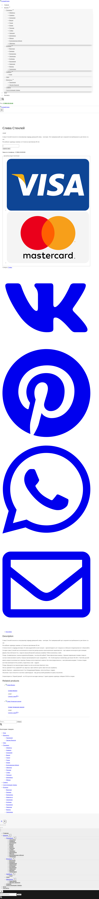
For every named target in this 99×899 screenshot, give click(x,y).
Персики (11, 28)
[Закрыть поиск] (1, 891)
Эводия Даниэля (14, 85)
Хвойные (9, 874)
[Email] (46, 628)
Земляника (12, 56)
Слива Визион (12, 691)
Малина (11, 66)
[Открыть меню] (1, 110)
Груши (11, 23)
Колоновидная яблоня (15, 41)
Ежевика (11, 51)
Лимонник (12, 64)
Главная (6, 5)
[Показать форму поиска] (2, 99)
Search (19, 894)
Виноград (12, 48)
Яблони (11, 38)
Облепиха (12, 43)
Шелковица (12, 35)
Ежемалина (12, 54)
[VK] (46, 346)
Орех (7, 77)
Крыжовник (12, 61)
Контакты (7, 95)
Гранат (8, 757)
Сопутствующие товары (13, 90)
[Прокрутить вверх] (1, 821)
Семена (8, 87)
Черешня (12, 33)
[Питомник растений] (4, 1)
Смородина (12, 69)
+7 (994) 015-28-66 (8, 103)
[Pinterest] (46, 438)
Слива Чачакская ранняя (16, 707)
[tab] (48, 632)
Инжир (11, 25)
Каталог (5, 835)
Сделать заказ (6, 148)
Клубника (12, 59)
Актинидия (12, 18)
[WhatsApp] (46, 539)
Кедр (10, 74)
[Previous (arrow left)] (0, 827)
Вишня (11, 20)
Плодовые (6, 745)
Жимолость (9, 797)
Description (9, 631)
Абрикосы (12, 12)
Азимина (11, 15)
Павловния (12, 82)
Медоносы (6, 735)
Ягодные (5, 787)
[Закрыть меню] (0, 830)
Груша (8, 760)
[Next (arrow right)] (2, 827)
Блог (5, 92)
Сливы (11, 30)
